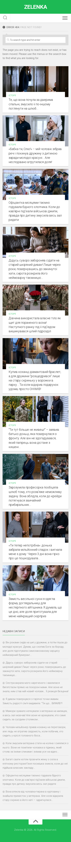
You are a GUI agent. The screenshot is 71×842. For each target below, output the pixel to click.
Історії (12, 95)
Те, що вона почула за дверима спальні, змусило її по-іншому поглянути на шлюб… (31, 104)
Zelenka (35, 7)
